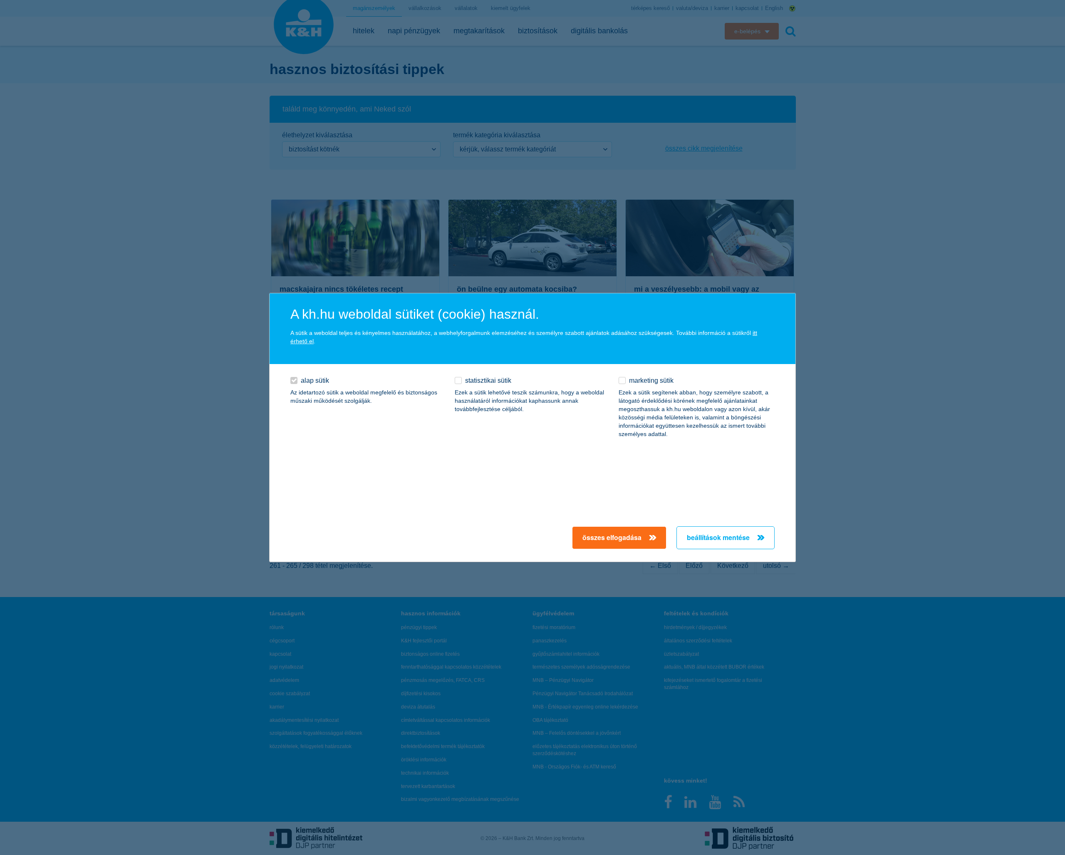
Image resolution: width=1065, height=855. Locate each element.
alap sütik (315, 380)
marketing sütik (651, 380)
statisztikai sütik (488, 380)
